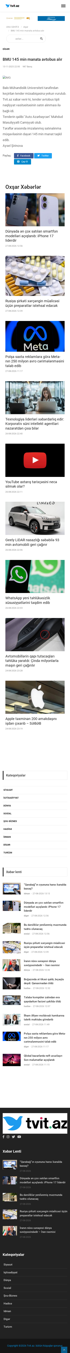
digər (25, 27)
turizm (7, 852)
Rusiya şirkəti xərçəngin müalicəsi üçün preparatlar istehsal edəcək (32, 303)
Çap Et (24, 161)
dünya (7, 805)
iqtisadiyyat (11, 797)
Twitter (45, 155)
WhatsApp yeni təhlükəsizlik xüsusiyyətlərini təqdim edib (27, 600)
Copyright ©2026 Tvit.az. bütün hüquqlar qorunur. (35, 1345)
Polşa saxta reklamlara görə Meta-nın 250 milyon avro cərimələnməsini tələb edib (34, 361)
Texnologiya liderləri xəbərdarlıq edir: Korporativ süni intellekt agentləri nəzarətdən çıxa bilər (34, 423)
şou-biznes (10, 821)
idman (7, 837)
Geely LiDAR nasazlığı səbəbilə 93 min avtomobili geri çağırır (32, 542)
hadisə (7, 829)
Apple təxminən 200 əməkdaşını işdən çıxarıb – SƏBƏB (31, 721)
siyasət (8, 790)
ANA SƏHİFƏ (12, 27)
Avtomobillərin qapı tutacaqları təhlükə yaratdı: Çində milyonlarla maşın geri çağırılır (32, 660)
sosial (7, 813)
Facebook (25, 155)
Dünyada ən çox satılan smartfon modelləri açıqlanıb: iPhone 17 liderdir (31, 236)
